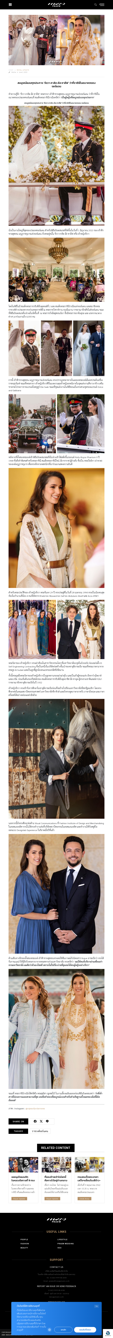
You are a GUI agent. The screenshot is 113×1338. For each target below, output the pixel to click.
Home (11, 70)
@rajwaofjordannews (35, 1108)
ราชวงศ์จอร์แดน (40, 1131)
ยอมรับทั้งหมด (85, 1329)
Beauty (24, 1248)
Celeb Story (84, 1199)
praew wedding (65, 1244)
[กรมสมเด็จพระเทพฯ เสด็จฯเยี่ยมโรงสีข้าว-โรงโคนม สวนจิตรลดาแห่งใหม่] (89, 1164)
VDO (59, 1248)
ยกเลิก (63, 1329)
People (24, 1239)
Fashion (25, 1244)
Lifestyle (62, 1239)
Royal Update (23, 70)
